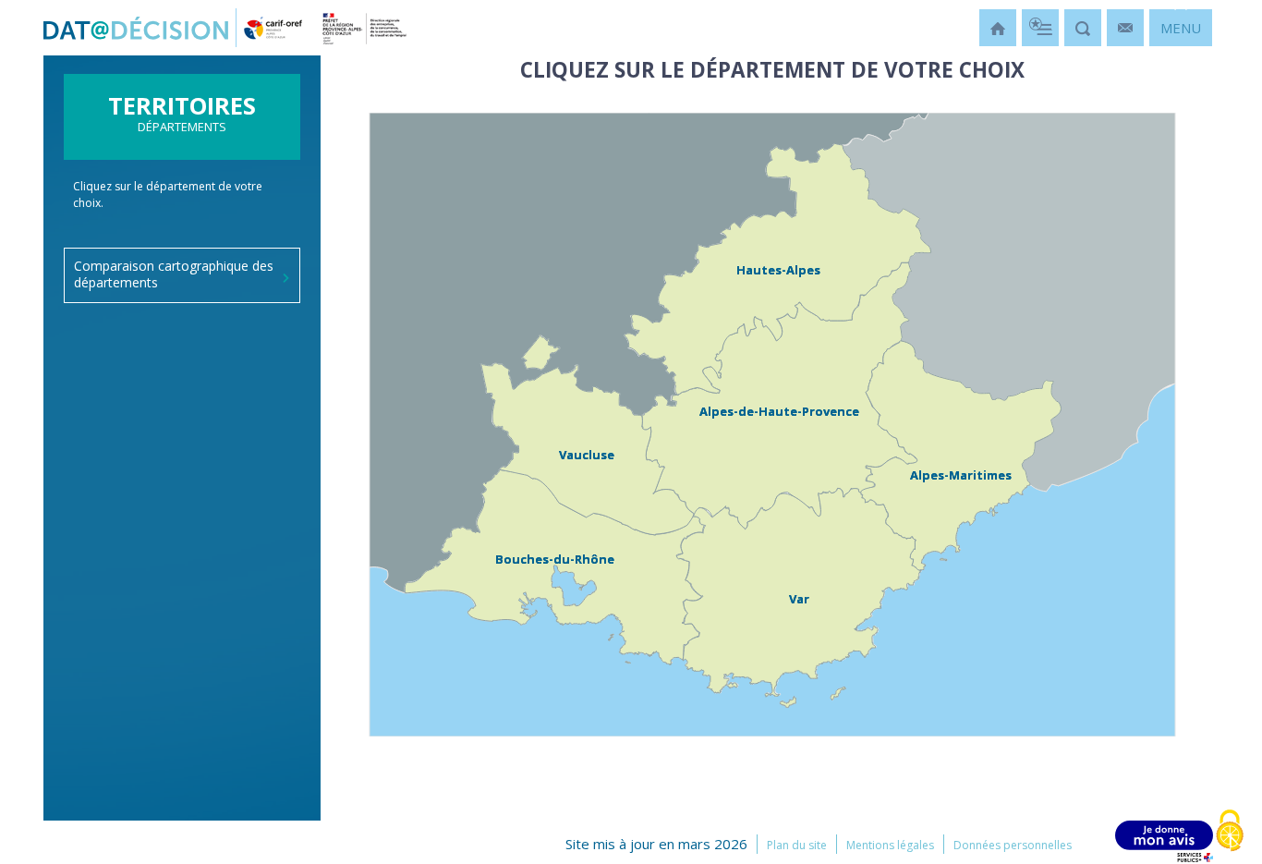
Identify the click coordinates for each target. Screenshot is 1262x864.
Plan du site (797, 845)
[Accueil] (997, 27)
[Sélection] (1040, 27)
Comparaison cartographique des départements (173, 274)
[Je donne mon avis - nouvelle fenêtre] (1164, 841)
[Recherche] (1082, 27)
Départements (182, 118)
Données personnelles (1012, 845)
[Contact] (1125, 27)
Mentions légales (890, 845)
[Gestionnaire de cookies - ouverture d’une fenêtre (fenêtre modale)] (1229, 832)
